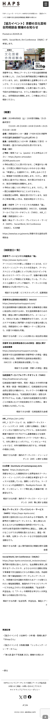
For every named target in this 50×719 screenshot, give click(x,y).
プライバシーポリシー (31, 689)
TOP (4, 13)
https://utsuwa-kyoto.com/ (15, 260)
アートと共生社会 (39, 682)
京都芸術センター (16, 133)
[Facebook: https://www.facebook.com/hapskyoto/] (30, 698)
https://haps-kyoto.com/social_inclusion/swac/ (24, 560)
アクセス (38, 686)
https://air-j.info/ (16, 418)
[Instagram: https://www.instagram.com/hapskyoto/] (25, 698)
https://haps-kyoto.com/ (23, 513)
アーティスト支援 (24, 682)
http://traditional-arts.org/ (15, 378)
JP (23, 705)
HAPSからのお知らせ (29, 13)
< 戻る (5, 670)
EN (27, 705)
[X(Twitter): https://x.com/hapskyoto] (20, 698)
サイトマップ (15, 689)
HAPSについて (9, 682)
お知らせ (12, 686)
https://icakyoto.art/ (19, 469)
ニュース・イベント (14, 13)
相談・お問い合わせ (25, 686)
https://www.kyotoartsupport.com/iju (20, 350)
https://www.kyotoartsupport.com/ (18, 303)
